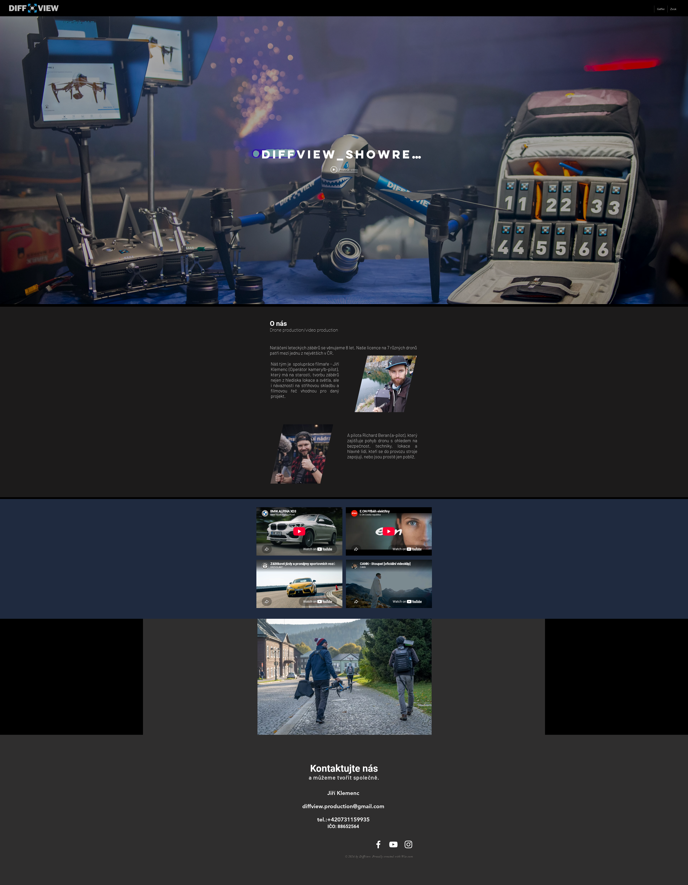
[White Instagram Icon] (408, 844)
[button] (344, 677)
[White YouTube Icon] (393, 844)
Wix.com (407, 856)
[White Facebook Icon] (378, 844)
